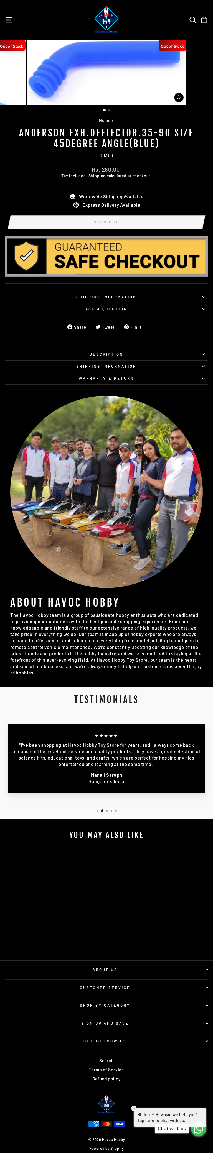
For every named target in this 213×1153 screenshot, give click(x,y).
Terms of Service (106, 1069)
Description (107, 354)
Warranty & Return (106, 378)
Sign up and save (105, 1023)
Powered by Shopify (106, 1148)
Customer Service (105, 987)
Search (106, 1060)
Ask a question (106, 308)
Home (105, 120)
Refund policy (107, 1078)
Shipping (97, 175)
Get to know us (105, 1041)
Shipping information (106, 297)
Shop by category (105, 1005)
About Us (105, 969)
